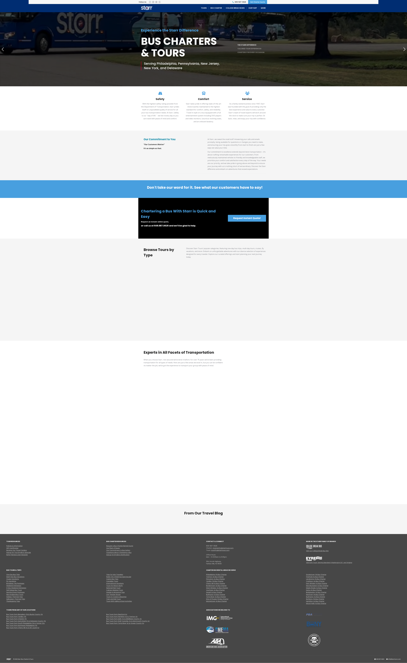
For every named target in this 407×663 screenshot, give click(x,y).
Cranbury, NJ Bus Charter (315, 581)
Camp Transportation (162, 493)
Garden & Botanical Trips (115, 592)
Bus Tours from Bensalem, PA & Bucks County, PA (24, 614)
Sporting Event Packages (15, 592)
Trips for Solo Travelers (114, 575)
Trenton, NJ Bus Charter (215, 577)
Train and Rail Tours (113, 599)
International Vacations (115, 583)
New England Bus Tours (14, 595)
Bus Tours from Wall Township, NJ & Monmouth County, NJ (128, 621)
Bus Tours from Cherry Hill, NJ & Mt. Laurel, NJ (22, 628)
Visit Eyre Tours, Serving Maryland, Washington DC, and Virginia (329, 563)
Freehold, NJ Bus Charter (315, 577)
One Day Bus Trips (13, 575)
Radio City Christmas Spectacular (118, 577)
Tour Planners (247, 493)
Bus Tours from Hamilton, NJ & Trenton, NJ (121, 617)
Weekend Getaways (13, 586)
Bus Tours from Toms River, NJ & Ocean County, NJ (125, 623)
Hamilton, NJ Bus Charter (315, 601)
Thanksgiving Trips (13, 601)
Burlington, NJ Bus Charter (215, 595)
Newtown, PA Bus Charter (315, 595)
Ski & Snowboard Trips (204, 493)
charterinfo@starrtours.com (223, 548)
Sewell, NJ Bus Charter (214, 592)
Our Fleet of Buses (113, 548)
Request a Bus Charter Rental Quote (119, 546)
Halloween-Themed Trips (15, 599)
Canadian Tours (112, 581)
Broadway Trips (157, 323)
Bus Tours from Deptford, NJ (116, 614)
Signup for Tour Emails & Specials (18, 552)
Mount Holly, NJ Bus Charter (316, 603)
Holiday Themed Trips (220, 321)
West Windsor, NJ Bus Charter (217, 588)
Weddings (205, 407)
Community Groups (205, 450)
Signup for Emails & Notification (118, 555)
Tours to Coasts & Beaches (116, 597)
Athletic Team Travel (247, 450)
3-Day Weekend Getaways (16, 588)
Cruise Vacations (220, 292)
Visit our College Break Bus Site (317, 551)
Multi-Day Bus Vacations (189, 290)
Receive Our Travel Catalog (16, 550)
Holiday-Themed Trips (14, 597)
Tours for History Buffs (114, 586)
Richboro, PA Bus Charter (315, 599)
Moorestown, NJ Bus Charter (216, 601)
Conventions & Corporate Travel (162, 448)
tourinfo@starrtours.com (220, 550)
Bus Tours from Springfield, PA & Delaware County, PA (26, 621)
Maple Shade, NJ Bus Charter (316, 588)
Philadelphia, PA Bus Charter (216, 575)
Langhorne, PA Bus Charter (316, 579)
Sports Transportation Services (162, 404)
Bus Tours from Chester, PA (16, 619)
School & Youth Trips (247, 407)
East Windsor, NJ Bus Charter (316, 583)
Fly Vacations (252, 292)
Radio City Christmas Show (189, 321)
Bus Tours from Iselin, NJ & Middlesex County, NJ (124, 619)
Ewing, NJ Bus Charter (314, 590)
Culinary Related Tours (114, 590)
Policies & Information (14, 546)
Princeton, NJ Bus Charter (215, 579)
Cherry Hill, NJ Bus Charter (215, 583)
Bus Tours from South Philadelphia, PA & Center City (25, 623)
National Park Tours (113, 588)
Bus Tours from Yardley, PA (16, 617)
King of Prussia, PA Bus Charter (217, 599)
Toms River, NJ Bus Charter (216, 597)
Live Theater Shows (113, 595)
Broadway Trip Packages (15, 583)
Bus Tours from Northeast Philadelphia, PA (21, 625)
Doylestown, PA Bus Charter (316, 575)
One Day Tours (157, 292)
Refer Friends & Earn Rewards (17, 555)
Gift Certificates (12, 548)
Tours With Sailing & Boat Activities (119, 601)
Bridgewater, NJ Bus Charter (316, 592)
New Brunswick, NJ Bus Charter (317, 586)
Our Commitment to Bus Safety (118, 550)
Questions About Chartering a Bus (118, 552)
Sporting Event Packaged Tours (252, 321)
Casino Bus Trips (112, 579)
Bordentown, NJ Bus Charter (216, 586)
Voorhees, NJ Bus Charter (215, 590)
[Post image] (158, 281)
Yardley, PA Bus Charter (214, 581)
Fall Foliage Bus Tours (14, 590)
